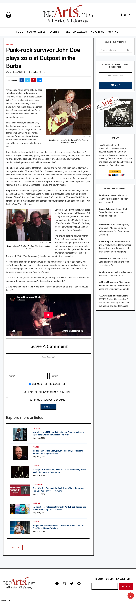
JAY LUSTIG (20, 72)
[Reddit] (79, 583)
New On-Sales (36, 32)
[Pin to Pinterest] (33, 80)
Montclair (16, 547)
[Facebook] (121, 14)
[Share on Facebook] (22, 80)
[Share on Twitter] (27, 80)
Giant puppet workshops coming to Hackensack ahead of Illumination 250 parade (115, 285)
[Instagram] (129, 14)
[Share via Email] (39, 80)
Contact (114, 32)
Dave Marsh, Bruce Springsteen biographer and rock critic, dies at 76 (114, 262)
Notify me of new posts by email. (47, 400)
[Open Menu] (8, 15)
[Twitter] (125, 14)
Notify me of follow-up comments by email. (47, 392)
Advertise (97, 32)
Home (19, 32)
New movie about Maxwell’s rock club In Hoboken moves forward (113, 198)
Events (54, 32)
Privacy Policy (6, 600)
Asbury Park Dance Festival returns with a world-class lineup (113, 212)
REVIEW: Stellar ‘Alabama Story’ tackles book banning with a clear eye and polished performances (114, 302)
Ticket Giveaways (75, 32)
